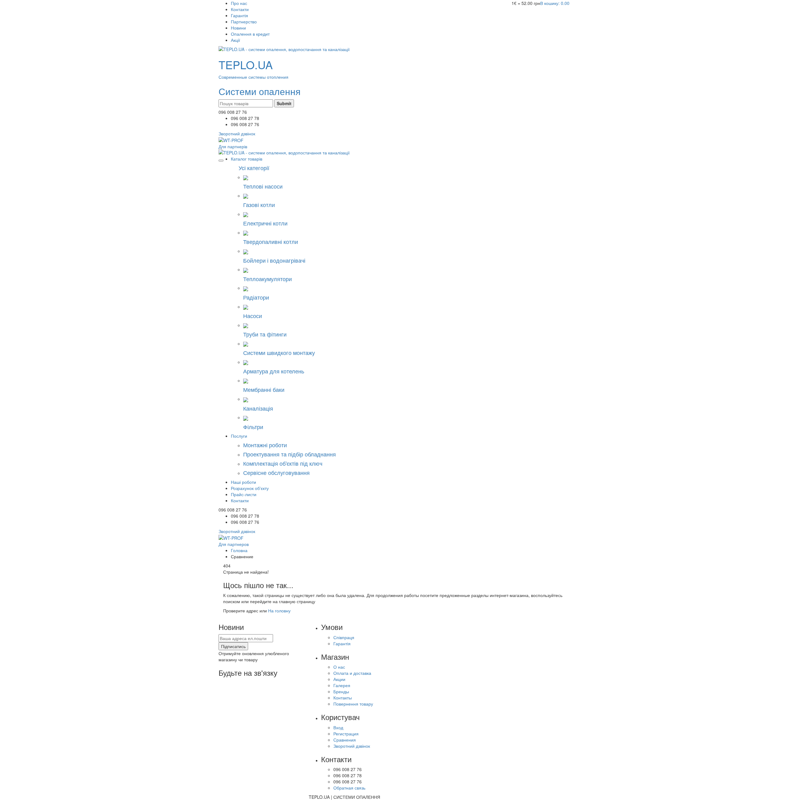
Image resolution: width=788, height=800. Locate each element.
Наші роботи (243, 482)
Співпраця (343, 637)
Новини (238, 28)
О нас (339, 667)
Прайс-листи (243, 494)
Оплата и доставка (352, 673)
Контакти (240, 9)
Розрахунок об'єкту (250, 488)
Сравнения (344, 740)
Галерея (341, 685)
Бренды (341, 691)
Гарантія (239, 15)
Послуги (239, 436)
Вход (338, 727)
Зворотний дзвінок (351, 746)
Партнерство (244, 21)
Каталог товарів (246, 159)
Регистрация (346, 733)
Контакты (342, 698)
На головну (279, 610)
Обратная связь (349, 788)
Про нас (239, 3)
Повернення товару (353, 704)
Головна (239, 550)
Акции (339, 679)
